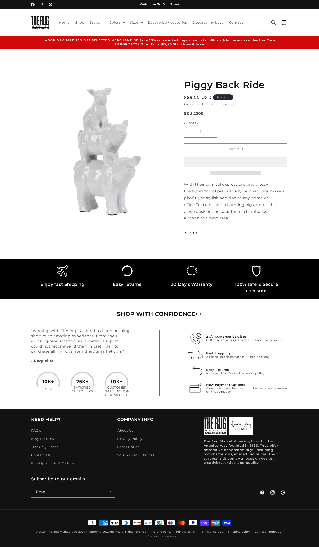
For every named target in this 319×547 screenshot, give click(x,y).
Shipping (191, 104)
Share (194, 233)
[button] (235, 162)
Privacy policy (186, 531)
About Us (125, 430)
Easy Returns (42, 439)
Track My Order (44, 447)
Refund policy (161, 531)
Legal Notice (128, 447)
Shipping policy (239, 531)
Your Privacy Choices (135, 455)
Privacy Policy (129, 439)
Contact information (269, 531)
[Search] (273, 22)
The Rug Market (58, 531)
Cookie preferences (162, 536)
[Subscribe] (110, 492)
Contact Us (41, 455)
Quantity (191, 123)
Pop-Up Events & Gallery (52, 463)
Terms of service (211, 531)
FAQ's (36, 430)
